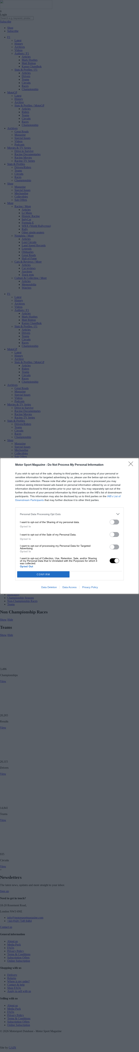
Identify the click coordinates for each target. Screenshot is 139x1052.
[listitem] (69, 514)
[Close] (132, 465)
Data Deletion (49, 587)
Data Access (69, 587)
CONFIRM (43, 574)
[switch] (114, 522)
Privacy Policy (90, 587)
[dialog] (69, 526)
